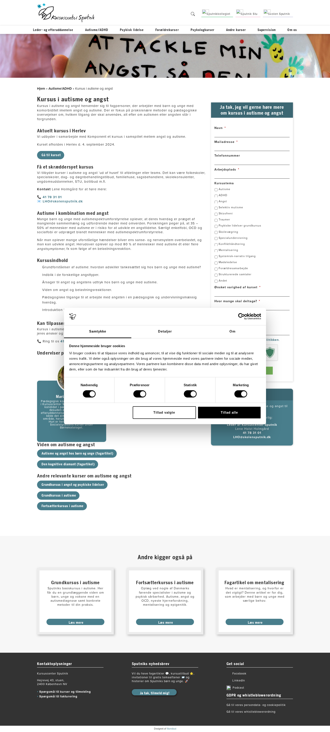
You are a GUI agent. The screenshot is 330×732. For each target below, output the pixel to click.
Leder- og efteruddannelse (53, 30)
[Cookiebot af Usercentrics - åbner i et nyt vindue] (241, 316)
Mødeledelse (228, 262)
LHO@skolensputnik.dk (63, 201)
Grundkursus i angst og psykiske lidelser (73, 485)
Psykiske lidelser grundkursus (240, 225)
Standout (171, 728)
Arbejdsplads (226, 169)
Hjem (41, 89)
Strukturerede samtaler (235, 274)
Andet (223, 280)
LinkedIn (238, 680)
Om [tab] (232, 331)
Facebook (239, 673)
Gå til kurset (51, 155)
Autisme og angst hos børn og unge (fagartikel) (77, 453)
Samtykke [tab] (97, 331)
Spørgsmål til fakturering (58, 696)
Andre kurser (236, 30)
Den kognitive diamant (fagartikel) (68, 464)
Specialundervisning (233, 238)
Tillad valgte (164, 412)
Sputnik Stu (249, 14)
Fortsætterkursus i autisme (63, 506)
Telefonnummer (227, 155)
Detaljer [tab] (165, 331)
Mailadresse (226, 142)
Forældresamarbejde (233, 268)
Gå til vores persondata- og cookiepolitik (256, 705)
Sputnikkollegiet (218, 14)
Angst (223, 201)
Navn (220, 128)
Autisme (224, 189)
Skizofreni (226, 213)
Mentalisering (228, 250)
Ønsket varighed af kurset (237, 287)
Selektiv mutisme (231, 207)
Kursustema (224, 183)
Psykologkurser (203, 30)
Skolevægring (228, 231)
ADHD (223, 195)
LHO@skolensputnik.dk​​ (252, 437)
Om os (292, 30)
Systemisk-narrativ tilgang (237, 256)
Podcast (238, 688)
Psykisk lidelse (132, 30)
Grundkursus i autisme (59, 495)
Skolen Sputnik (279, 14)
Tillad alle (229, 412)
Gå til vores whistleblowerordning (251, 712)
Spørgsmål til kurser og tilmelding (65, 692)
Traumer (224, 219)
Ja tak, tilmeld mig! (154, 693)
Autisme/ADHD (96, 30)
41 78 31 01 (53, 197)
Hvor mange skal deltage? (237, 301)
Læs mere (76, 623)
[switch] (139, 393)
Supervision (266, 30)
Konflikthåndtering (232, 244)
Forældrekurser (167, 30)
